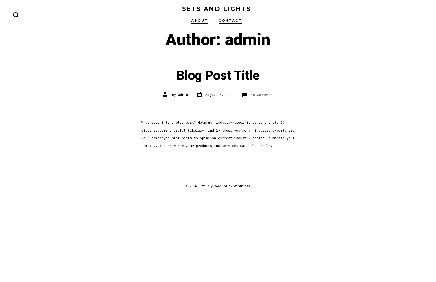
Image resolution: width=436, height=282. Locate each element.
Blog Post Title (217, 75)
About (199, 20)
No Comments (262, 95)
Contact (230, 20)
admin (183, 95)
